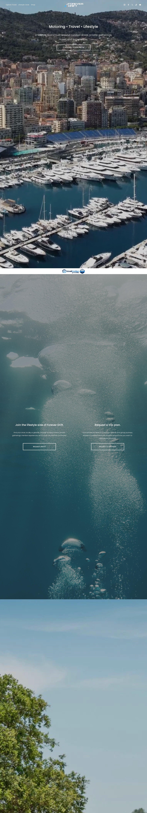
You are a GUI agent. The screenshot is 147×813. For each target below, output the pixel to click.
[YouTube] (140, 5)
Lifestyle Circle (23, 5)
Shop (33, 5)
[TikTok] (136, 5)
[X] (132, 5)
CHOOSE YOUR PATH (73, 47)
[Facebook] (128, 5)
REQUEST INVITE (39, 446)
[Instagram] (125, 5)
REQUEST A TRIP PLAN (107, 446)
